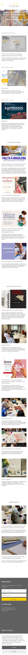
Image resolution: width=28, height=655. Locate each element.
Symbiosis (4, 121)
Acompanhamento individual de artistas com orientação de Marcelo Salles (13, 557)
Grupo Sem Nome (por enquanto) (11, 449)
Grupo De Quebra (7, 418)
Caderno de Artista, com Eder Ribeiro (12, 310)
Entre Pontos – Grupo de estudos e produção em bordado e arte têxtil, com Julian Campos (13, 381)
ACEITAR (14, 647)
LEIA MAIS (8, 643)
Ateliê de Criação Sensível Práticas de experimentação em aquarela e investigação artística (12, 230)
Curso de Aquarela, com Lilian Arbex (12, 261)
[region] (14, 644)
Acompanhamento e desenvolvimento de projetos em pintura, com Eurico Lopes (13, 527)
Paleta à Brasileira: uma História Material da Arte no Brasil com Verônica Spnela (13, 165)
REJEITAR (14, 651)
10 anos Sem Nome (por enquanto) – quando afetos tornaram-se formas (12, 54)
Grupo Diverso (6, 345)
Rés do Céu (5, 88)
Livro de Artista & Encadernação (11, 195)
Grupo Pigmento (6, 479)
